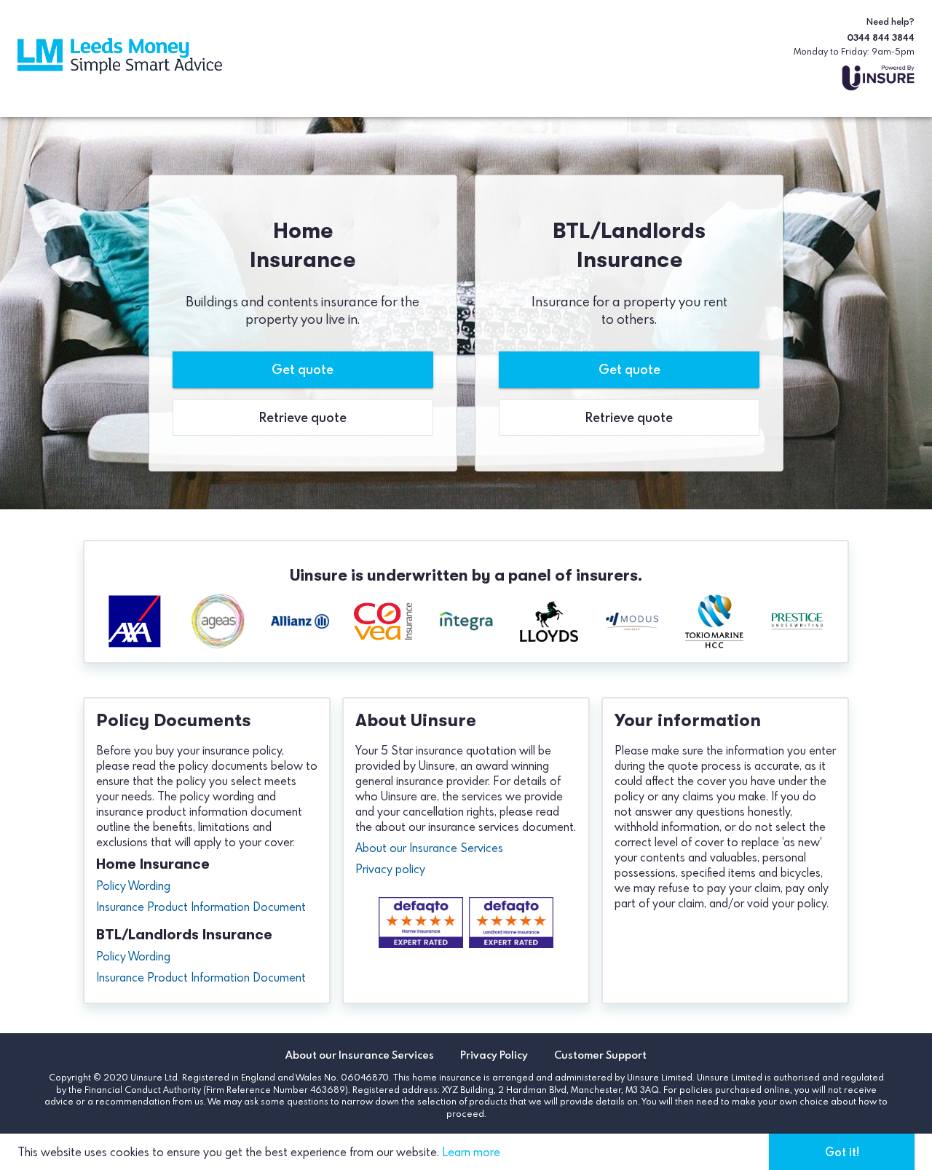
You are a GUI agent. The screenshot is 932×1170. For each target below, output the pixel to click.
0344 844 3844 (881, 37)
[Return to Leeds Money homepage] (119, 58)
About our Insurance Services (429, 847)
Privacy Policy (494, 1055)
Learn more (471, 1152)
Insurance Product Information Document (201, 906)
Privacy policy (390, 868)
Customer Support (600, 1055)
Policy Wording (133, 885)
